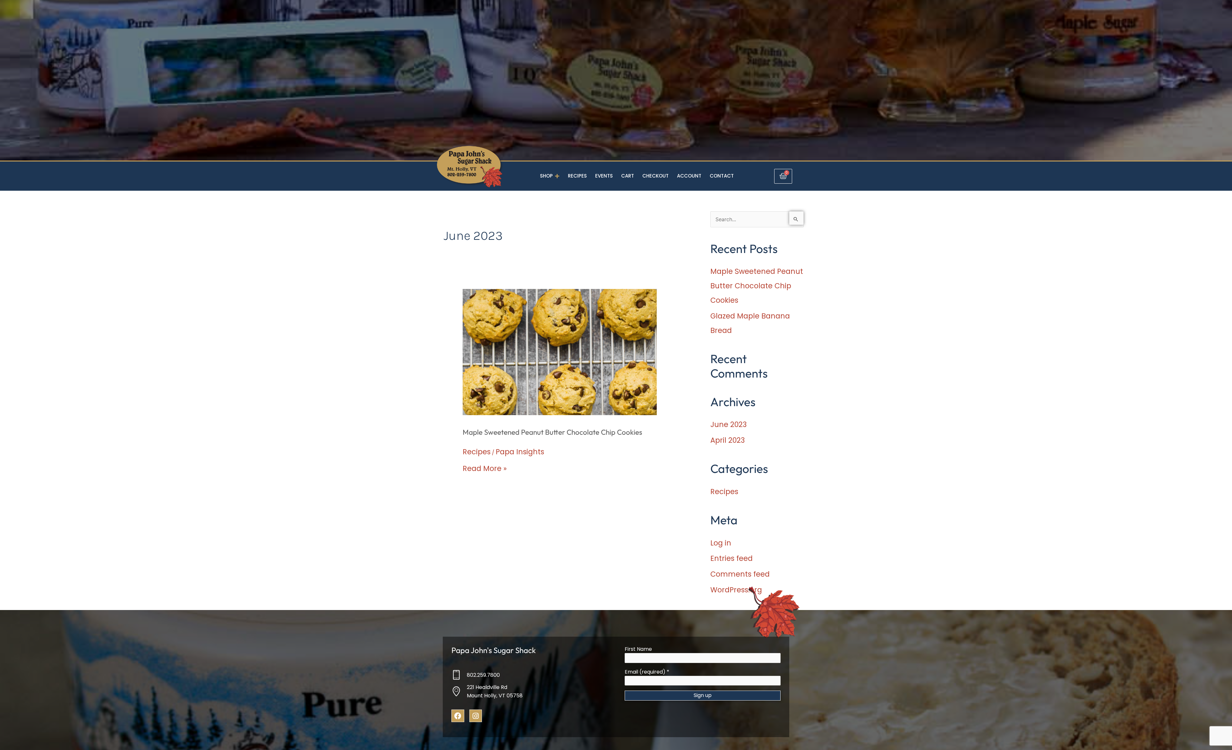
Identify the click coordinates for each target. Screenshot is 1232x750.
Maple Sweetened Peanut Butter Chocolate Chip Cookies (552, 432)
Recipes (477, 452)
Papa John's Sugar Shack (493, 650)
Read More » (485, 468)
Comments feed (740, 574)
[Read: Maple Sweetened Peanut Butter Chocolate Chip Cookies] (560, 351)
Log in (720, 543)
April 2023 (727, 440)
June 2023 (728, 424)
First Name (638, 649)
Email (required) (647, 672)
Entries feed (731, 558)
